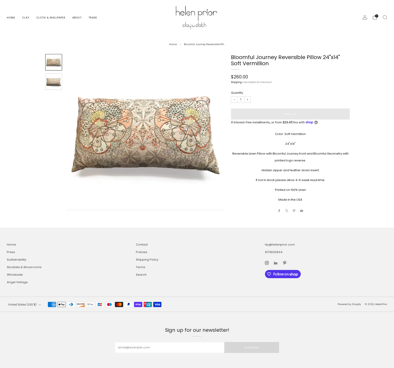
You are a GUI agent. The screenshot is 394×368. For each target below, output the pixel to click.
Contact (142, 244)
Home (11, 17)
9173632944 (274, 252)
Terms (140, 267)
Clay (25, 17)
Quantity (237, 92)
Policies (141, 252)
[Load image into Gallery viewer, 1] (53, 62)
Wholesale (15, 274)
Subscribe (251, 347)
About (77, 17)
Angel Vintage (17, 282)
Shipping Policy (147, 259)
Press (11, 252)
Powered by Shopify (349, 304)
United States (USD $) (22, 304)
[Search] (385, 17)
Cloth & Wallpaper (50, 17)
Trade (92, 17)
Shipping (236, 82)
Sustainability (16, 259)
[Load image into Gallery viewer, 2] (53, 81)
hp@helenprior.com (280, 244)
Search (141, 274)
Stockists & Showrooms (24, 267)
